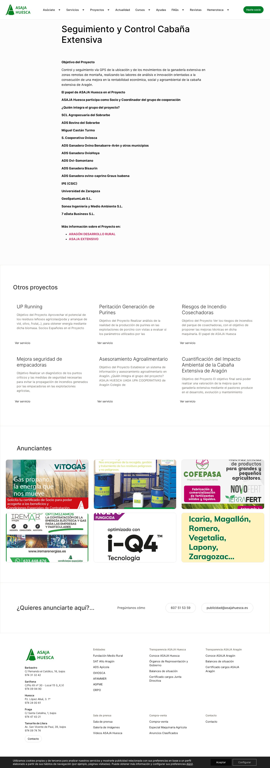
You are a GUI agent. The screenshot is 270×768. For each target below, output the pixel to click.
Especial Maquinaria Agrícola (168, 727)
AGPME (98, 684)
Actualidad (122, 10)
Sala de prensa (102, 721)
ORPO (97, 690)
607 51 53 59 (180, 608)
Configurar (244, 762)
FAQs (175, 10)
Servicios (72, 10)
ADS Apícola (101, 667)
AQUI (189, 763)
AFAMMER (100, 678)
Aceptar (221, 762)
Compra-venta (158, 721)
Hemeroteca (215, 10)
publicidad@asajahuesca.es (227, 608)
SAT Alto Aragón (103, 661)
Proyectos (97, 10)
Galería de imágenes (106, 727)
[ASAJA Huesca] (18, 10)
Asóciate (49, 10)
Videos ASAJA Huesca (107, 733)
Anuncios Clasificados (163, 733)
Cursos (140, 10)
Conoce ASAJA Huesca (164, 655)
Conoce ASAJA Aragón (220, 655)
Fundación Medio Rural (108, 655)
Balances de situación (163, 671)
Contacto (211, 721)
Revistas (195, 10)
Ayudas (161, 10)
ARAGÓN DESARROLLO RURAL (92, 234)
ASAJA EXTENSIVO (83, 239)
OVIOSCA (99, 673)
